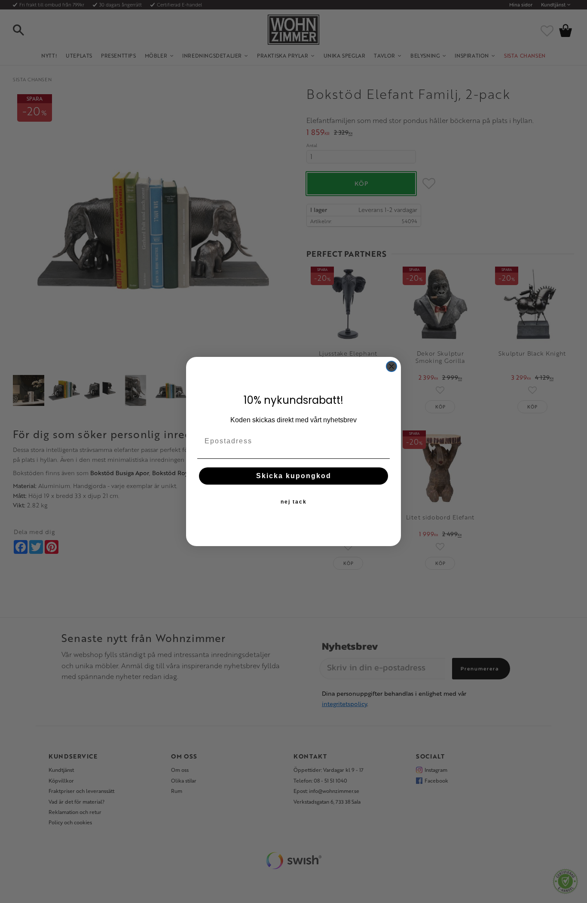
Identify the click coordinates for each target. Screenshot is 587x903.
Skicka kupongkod (293, 475)
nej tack (294, 502)
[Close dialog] (391, 366)
